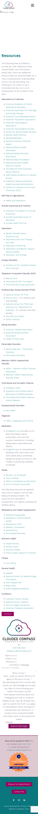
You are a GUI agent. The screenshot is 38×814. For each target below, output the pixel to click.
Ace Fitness (11, 563)
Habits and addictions (15, 200)
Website (8, 722)
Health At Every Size (15, 339)
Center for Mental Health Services (21, 132)
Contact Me (19, 792)
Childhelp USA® (13, 388)
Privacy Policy (26, 806)
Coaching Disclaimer (12, 806)
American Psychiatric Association (20, 119)
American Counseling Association (20, 116)
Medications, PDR (13, 524)
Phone (9, 662)
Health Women (12, 543)
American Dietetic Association (19, 329)
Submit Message (19, 726)
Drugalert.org (11, 449)
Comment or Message (19, 665)
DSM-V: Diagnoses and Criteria (19, 421)
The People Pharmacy (15, 533)
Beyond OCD (11, 278)
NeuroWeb (10, 410)
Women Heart (12, 547)
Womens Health (13, 550)
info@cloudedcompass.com (19, 651)
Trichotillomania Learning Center (20, 284)
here (29, 744)
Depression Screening (15, 245)
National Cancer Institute (17, 602)
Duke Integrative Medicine (17, 588)
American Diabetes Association (19, 608)
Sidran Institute (13, 319)
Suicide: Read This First (16, 223)
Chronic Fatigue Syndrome (18, 605)
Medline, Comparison (15, 527)
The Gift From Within (15, 316)
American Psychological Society (20, 129)
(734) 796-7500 (19, 648)
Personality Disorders (15, 355)
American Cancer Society (17, 599)
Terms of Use (19, 673)
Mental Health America (16, 135)
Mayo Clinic (11, 585)
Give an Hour (11, 298)
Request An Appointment (19, 784)
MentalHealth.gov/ (14, 138)
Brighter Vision (23, 809)
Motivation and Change (16, 255)
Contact (8, 614)
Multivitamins (12, 530)
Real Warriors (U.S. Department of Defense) (19, 307)
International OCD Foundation (19, 281)
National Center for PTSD (17, 295)
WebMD (9, 573)
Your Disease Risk (14, 582)
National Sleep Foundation (18, 159)
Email (9, 658)
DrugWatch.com (13, 431)
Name (8, 655)
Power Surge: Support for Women (21, 553)
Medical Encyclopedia (15, 515)
